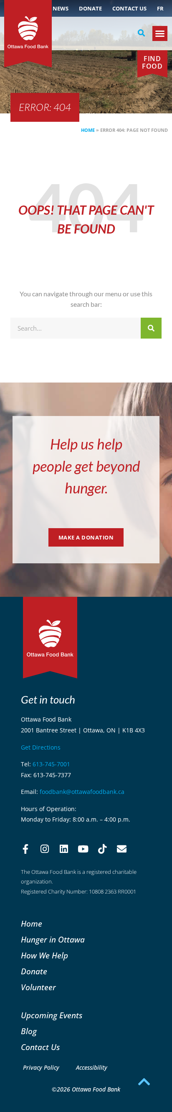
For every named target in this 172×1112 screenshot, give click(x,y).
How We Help (44, 955)
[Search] (151, 328)
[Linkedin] (63, 849)
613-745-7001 (51, 764)
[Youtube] (83, 849)
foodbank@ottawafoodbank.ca (82, 792)
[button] (142, 33)
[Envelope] (121, 849)
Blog (29, 1031)
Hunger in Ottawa (53, 939)
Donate (90, 8)
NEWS (60, 8)
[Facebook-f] (25, 849)
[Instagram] (44, 849)
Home (88, 130)
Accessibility (91, 1067)
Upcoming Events (51, 1015)
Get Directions (41, 747)
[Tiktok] (102, 849)
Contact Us (129, 8)
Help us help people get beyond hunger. (86, 465)
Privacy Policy (41, 1067)
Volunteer (38, 987)
